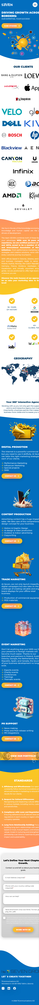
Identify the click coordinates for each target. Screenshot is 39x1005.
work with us (23, 930)
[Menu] (35, 5)
